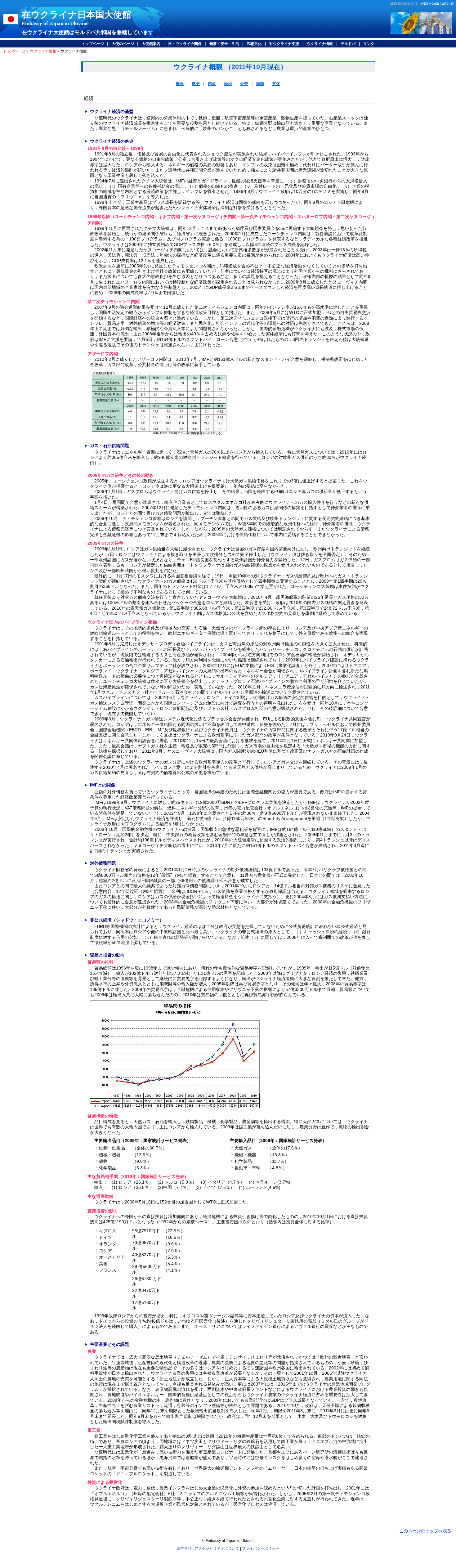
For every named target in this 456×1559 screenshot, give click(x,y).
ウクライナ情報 (320, 44)
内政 (212, 83)
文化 (276, 83)
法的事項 (184, 1548)
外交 (244, 83)
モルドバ (348, 44)
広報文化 (254, 44)
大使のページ (123, 44)
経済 (228, 83)
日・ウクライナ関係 (185, 44)
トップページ (93, 44)
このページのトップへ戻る (425, 1530)
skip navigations (404, 3)
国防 (260, 83)
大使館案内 (151, 44)
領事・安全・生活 (224, 44)
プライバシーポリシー (260, 1548)
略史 (196, 83)
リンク (368, 44)
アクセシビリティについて (216, 1548)
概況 (180, 83)
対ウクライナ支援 (284, 44)
